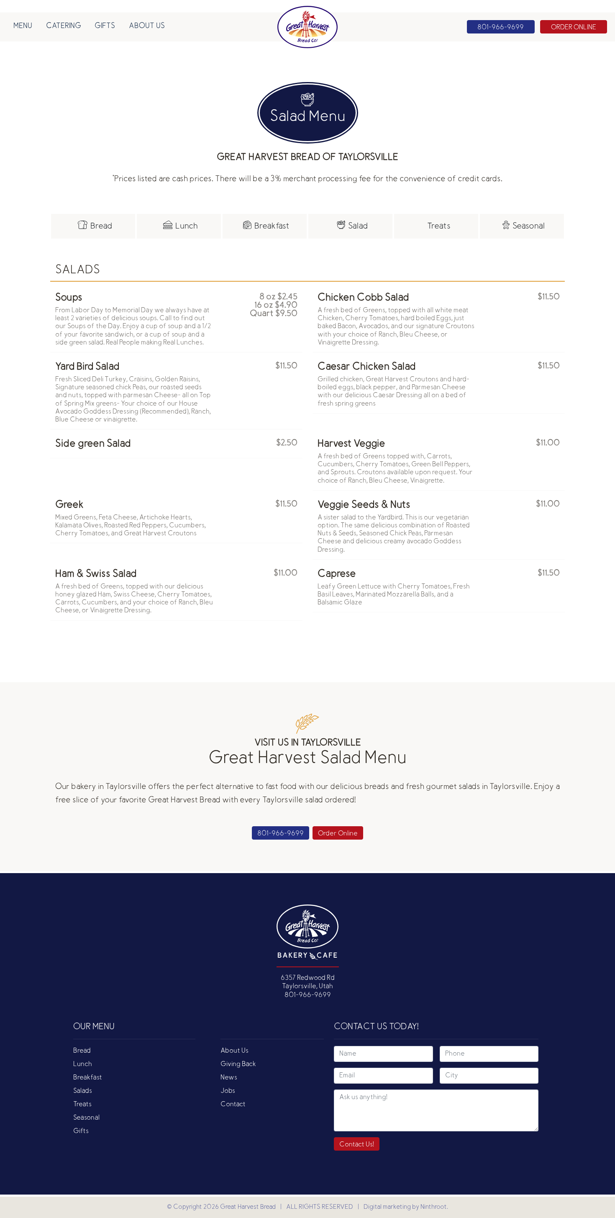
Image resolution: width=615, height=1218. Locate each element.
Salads (82, 1091)
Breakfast (87, 1077)
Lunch (82, 1064)
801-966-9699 (280, 833)
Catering (63, 26)
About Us (147, 26)
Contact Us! (356, 1144)
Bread (82, 1051)
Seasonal (86, 1118)
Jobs (227, 1091)
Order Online (338, 833)
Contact (233, 1104)
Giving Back (238, 1064)
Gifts (105, 26)
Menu (22, 26)
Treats (82, 1104)
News (228, 1077)
